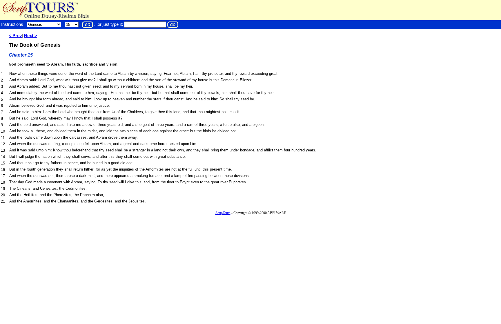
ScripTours (222, 213)
